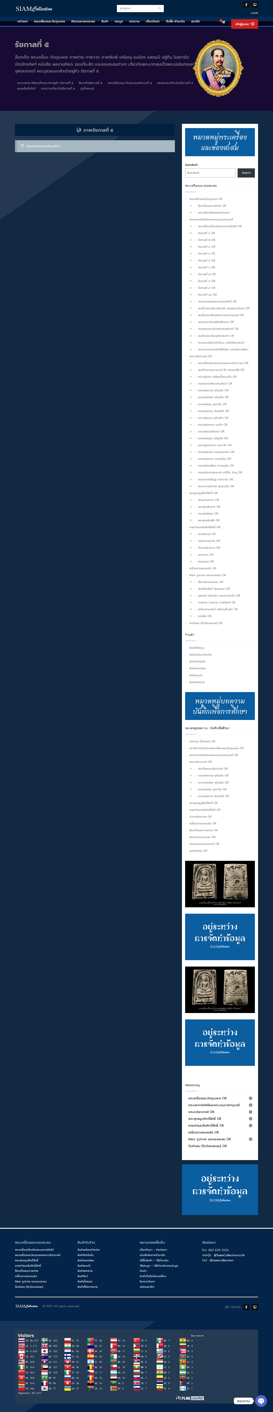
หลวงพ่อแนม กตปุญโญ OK (214, 459)
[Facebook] (246, 4)
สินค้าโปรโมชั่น (197, 661)
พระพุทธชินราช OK (209, 507)
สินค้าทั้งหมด (196, 648)
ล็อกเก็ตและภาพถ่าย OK (212, 206)
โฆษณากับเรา (147, 1281)
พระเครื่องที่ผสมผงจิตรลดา (214, 213)
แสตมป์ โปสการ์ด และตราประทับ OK (219, 596)
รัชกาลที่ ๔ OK (206, 253)
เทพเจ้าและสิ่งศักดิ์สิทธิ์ (28, 1266)
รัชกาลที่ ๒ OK (207, 240)
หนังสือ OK (205, 616)
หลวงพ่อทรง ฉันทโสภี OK (213, 411)
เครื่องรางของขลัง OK (203, 568)
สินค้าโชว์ (82, 1276)
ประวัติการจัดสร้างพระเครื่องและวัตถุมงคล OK (216, 748)
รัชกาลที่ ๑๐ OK (207, 295)
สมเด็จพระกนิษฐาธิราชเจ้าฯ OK (216, 336)
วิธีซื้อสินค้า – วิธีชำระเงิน (154, 1260)
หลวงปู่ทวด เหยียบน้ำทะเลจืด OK (217, 377)
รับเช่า (143, 1271)
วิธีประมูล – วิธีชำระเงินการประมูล (159, 1266)
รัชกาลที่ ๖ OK (206, 267)
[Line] (255, 4)
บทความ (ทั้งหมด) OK (202, 741)
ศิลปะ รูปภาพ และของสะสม (30, 1281)
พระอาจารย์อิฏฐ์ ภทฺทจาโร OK (215, 479)
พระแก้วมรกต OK (208, 500)
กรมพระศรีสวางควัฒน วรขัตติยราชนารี (221, 343)
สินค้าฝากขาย (197, 682)
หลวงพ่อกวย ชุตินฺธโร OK (213, 390)
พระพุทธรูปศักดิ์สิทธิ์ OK (203, 493)
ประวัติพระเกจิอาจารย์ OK (213, 769)
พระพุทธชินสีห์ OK (209, 520)
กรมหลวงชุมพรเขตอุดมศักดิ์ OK (217, 301)
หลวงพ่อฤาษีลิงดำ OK (211, 431)
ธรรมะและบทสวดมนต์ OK (204, 844)
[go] (159, 8)
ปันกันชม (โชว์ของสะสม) (29, 1287)
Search (246, 173)
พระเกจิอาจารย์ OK (200, 356)
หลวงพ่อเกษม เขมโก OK (213, 425)
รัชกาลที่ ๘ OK (207, 281)
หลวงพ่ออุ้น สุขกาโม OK (212, 404)
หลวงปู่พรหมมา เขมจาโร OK (215, 445)
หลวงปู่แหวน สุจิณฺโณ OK (213, 418)
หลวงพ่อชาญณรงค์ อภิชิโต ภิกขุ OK (220, 472)
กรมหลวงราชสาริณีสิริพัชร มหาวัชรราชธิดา (223, 349)
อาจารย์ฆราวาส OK (200, 817)
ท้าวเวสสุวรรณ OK (209, 548)
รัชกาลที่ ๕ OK (206, 261)
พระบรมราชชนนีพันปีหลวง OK (216, 322)
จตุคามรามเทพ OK (209, 541)
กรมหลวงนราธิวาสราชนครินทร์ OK (218, 329)
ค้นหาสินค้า (191, 165)
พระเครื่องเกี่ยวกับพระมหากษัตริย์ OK (220, 226)
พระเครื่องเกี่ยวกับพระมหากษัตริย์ (34, 1250)
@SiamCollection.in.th (229, 1255)
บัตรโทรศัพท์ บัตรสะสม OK (214, 589)
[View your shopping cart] (223, 22)
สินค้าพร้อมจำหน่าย (200, 655)
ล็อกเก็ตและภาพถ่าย (26, 1271)
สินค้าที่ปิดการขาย (87, 1287)
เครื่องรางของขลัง (26, 1276)
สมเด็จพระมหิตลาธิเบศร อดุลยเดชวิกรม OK (224, 308)
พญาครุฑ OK (206, 561)
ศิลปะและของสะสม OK (202, 837)
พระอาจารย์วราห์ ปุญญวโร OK (216, 486)
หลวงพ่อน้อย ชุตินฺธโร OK (213, 397)
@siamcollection (221, 1260)
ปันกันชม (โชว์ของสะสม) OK (206, 623)
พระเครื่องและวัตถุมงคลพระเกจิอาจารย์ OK (223, 363)
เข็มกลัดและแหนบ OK (211, 582)
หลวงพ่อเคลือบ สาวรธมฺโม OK (216, 466)
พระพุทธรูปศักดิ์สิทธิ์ (26, 1260)
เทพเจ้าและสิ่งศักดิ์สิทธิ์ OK (205, 527)
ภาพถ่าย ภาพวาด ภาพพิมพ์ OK (217, 602)
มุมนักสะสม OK (198, 851)
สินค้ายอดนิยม (197, 668)
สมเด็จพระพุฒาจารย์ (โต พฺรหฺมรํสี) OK (221, 370)
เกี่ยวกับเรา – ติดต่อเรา (153, 1250)
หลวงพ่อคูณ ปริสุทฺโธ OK (213, 438)
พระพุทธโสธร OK (208, 514)
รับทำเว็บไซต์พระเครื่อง (153, 1276)
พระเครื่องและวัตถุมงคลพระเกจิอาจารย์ (37, 1255)
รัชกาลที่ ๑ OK (206, 233)
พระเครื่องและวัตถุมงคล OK (206, 199)
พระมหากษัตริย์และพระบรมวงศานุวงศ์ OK (213, 755)
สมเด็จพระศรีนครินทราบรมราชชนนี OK (221, 315)
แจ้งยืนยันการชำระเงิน (152, 1255)
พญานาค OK (206, 555)
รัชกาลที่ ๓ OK (207, 247)
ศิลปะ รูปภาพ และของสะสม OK (207, 575)
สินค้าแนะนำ (195, 675)
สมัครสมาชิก (147, 1287)
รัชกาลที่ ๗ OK (207, 274)
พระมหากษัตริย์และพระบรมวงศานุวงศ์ (211, 219)
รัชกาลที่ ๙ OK (207, 288)
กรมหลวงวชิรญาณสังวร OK (215, 384)
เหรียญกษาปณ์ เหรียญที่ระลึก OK (218, 609)
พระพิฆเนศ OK (207, 534)
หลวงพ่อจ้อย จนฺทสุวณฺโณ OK (216, 452)
